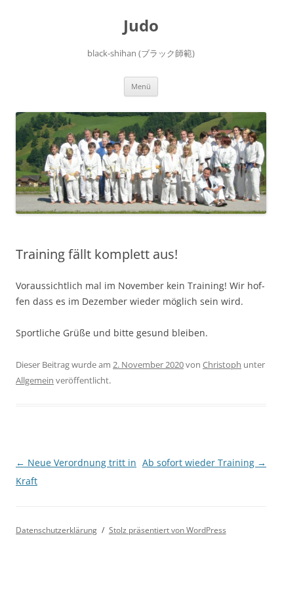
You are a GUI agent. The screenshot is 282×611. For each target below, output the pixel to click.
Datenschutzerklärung (56, 530)
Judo (141, 26)
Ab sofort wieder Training (204, 462)
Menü (141, 86)
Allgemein (35, 380)
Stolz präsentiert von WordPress (167, 530)
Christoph (222, 364)
